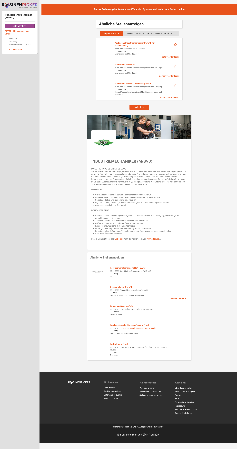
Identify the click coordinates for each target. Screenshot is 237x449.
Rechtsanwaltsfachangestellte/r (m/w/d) (128, 268)
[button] (233, 9)
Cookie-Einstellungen (184, 413)
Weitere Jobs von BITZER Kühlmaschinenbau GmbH (149, 33)
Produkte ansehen (147, 388)
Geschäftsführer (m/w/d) (121, 287)
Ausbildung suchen (112, 391)
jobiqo (162, 427)
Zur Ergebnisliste (14, 49)
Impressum (180, 406)
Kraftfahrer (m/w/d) (119, 344)
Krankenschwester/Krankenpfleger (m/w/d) (129, 325)
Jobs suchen (109, 388)
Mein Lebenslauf (111, 398)
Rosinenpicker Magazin (185, 391)
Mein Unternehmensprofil (150, 391)
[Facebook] (70, 389)
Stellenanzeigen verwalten (150, 395)
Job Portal (119, 239)
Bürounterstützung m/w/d (121, 306)
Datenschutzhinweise (184, 402)
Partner (178, 395)
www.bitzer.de (153, 239)
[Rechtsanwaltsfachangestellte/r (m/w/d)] (97, 271)
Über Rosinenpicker (183, 388)
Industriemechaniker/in (125, 64)
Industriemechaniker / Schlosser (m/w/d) (133, 83)
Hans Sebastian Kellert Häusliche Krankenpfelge (138, 328)
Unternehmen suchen (113, 395)
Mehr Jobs (139, 107)
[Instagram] (74, 389)
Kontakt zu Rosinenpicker (186, 409)
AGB (177, 399)
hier (183, 9)
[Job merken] (176, 44)
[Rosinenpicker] (20, 5)
